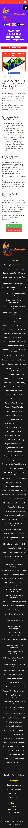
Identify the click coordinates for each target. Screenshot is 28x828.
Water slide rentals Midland (14, 755)
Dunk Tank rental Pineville (14, 387)
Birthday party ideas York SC (14, 265)
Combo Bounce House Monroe (14, 341)
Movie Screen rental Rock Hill (14, 544)
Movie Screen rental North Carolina (14, 539)
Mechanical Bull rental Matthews (14, 478)
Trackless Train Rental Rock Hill (14, 714)
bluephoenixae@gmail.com (14, 39)
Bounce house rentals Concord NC (14, 295)
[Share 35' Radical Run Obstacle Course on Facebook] (14, 73)
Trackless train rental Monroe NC (14, 702)
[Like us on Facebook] (4, 24)
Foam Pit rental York (14, 411)
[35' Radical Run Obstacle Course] (14, 64)
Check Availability (14, 230)
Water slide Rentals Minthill (14, 759)
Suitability (12, 76)
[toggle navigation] (25, 2)
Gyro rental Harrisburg (14, 423)
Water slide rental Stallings (14, 738)
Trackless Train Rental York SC (14, 718)
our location (14, 813)
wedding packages (14, 789)
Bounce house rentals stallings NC (14, 320)
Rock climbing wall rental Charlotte (14, 615)
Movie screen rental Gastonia (14, 511)
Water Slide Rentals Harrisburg (14, 746)
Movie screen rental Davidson (14, 507)
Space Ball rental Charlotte (14, 675)
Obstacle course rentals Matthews (14, 596)
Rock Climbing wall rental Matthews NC (14, 634)
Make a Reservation (14, 226)
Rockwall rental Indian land (14, 670)
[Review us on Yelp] (23, 24)
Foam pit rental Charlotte (14, 395)
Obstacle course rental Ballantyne (14, 565)
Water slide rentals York (14, 763)
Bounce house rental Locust (14, 269)
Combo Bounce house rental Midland (14, 351)
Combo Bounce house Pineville (14, 345)
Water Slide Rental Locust (14, 734)
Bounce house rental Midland (14, 273)
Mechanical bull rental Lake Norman (14, 473)
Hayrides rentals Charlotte (14, 456)
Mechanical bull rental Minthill (14, 482)
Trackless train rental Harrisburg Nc (14, 696)
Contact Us (5, 220)
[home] (2, 2)
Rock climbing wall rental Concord (14, 621)
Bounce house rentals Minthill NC (14, 313)
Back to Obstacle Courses (14, 47)
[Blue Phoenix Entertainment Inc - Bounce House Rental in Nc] (14, 13)
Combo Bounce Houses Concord (14, 364)
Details (5, 76)
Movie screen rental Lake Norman (14, 524)
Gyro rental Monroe (14, 427)
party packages (14, 793)
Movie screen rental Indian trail (14, 519)
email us (14, 807)
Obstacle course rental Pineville (14, 579)
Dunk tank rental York (14, 391)
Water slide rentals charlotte (14, 742)
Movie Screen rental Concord (14, 503)
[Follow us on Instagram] (14, 24)
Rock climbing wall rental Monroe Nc (14, 646)
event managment (14, 785)
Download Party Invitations (14, 775)
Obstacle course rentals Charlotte (14, 584)
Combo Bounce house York (14, 356)
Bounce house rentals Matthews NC (14, 307)
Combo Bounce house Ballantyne (14, 325)
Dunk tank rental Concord (14, 378)
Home (14, 460)
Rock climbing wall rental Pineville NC (14, 653)
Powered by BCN (14, 825)
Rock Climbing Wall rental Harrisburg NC (14, 627)
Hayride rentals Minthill (14, 444)
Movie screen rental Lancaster (14, 530)
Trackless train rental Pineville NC (14, 708)
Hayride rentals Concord (14, 435)
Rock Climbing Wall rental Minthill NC (14, 640)
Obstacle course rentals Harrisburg (14, 590)
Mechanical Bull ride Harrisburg (14, 495)
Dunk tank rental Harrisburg (14, 382)
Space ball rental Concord (14, 679)
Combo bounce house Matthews (14, 333)
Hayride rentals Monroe (14, 448)
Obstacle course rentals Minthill (14, 606)
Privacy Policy (14, 610)
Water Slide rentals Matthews (14, 750)
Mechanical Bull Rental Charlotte (14, 464)
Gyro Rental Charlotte (14, 415)
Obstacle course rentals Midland (14, 602)
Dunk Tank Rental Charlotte (14, 374)
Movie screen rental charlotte (14, 499)
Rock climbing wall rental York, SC (14, 665)
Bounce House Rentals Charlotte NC (14, 288)
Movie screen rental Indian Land (14, 515)
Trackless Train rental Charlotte (14, 687)
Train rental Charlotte (14, 722)
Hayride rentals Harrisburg (14, 440)
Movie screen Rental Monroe (14, 534)
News (14, 560)
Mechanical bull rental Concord (14, 468)
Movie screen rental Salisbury (14, 548)
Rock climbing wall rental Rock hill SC (14, 659)
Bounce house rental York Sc (14, 283)
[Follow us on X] (18, 24)
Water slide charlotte (14, 726)
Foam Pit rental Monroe (14, 403)
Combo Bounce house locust (14, 329)
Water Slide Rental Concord (14, 730)
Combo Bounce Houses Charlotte (14, 360)
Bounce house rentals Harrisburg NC (14, 301)
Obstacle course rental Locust (14, 575)
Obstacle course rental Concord (14, 571)
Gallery (14, 771)
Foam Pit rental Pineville (14, 407)
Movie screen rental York (14, 556)
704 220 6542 (14, 34)
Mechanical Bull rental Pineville (14, 491)
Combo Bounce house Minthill (14, 337)
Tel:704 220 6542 (14, 810)
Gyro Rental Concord (14, 419)
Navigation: (20, 2)
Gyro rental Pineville (14, 431)
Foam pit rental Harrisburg (14, 399)
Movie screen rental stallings (14, 552)
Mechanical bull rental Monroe (14, 486)
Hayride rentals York (14, 452)
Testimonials (14, 683)
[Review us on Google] (9, 24)
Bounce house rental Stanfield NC (14, 278)
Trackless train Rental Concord (14, 691)
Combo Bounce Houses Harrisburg (14, 369)
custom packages (14, 797)
